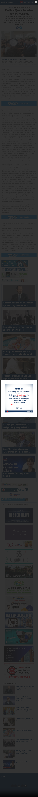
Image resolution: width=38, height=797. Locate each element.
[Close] (36, 2)
